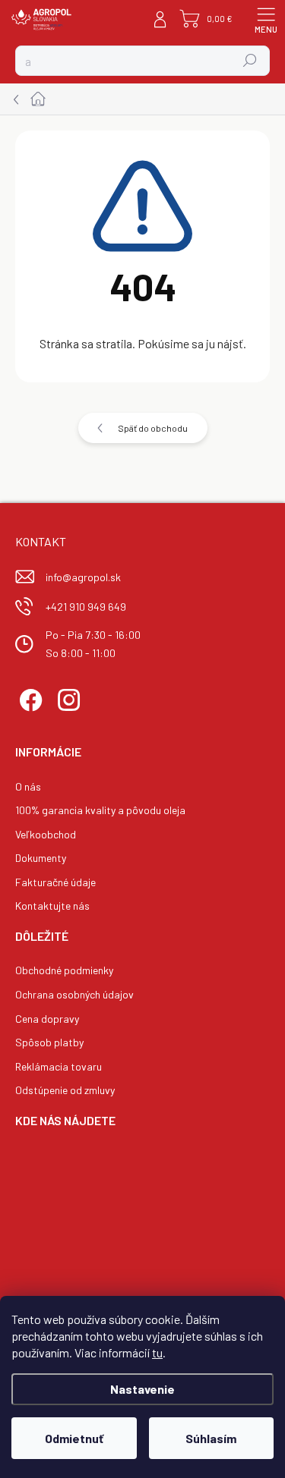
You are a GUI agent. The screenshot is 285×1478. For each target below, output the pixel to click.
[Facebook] (28, 697)
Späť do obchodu (153, 428)
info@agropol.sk (83, 577)
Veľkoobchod (45, 834)
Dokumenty (40, 857)
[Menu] (266, 19)
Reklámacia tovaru (58, 1066)
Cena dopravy (47, 1018)
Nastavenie (142, 1389)
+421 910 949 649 (86, 606)
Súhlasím (210, 1438)
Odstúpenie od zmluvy (65, 1089)
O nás (28, 786)
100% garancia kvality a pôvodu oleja (100, 809)
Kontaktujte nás (52, 905)
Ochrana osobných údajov (74, 994)
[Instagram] (66, 697)
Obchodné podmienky (64, 970)
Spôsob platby (49, 1042)
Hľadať (250, 60)
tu (157, 1352)
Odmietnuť (74, 1438)
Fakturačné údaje (55, 882)
